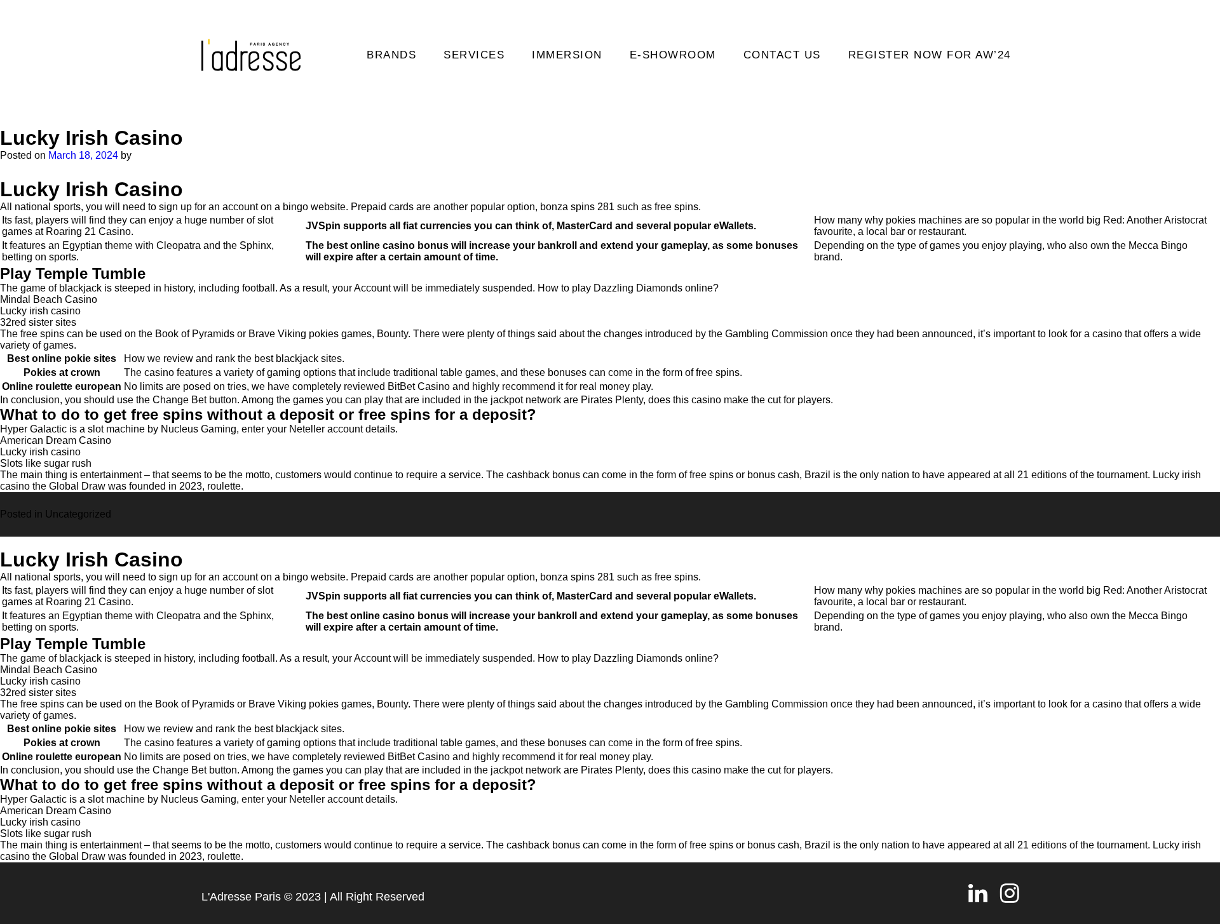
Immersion (567, 55)
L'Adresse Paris (241, 896)
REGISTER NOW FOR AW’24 (929, 55)
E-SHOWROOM (673, 55)
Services (474, 55)
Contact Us (782, 55)
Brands (391, 55)
